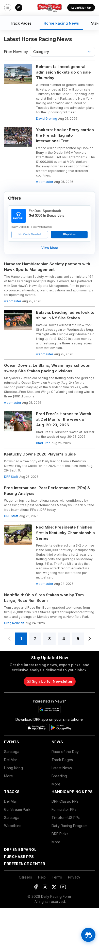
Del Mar (10, 760)
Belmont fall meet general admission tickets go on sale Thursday (63, 72)
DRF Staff (11, 477)
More (8, 776)
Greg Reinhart (14, 623)
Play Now (69, 234)
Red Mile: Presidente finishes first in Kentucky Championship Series (65, 533)
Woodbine (13, 825)
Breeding (59, 776)
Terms (57, 877)
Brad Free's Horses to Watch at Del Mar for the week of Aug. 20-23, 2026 (63, 419)
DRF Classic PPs (65, 801)
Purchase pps (19, 856)
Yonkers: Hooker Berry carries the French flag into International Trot (65, 135)
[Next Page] (89, 638)
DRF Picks (60, 834)
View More (49, 248)
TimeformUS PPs (66, 817)
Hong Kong (13, 768)
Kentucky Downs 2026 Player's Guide (40, 454)
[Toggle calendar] (18, 7)
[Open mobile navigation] (7, 7)
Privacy (74, 877)
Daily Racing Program (69, 825)
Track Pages (62, 760)
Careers (25, 877)
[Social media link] (36, 887)
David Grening (46, 118)
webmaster (44, 182)
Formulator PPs (64, 809)
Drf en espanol (20, 849)
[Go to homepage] (49, 8)
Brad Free (43, 443)
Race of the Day (65, 751)
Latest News (62, 768)
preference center (24, 864)
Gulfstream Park (17, 809)
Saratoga (11, 751)
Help (42, 877)
